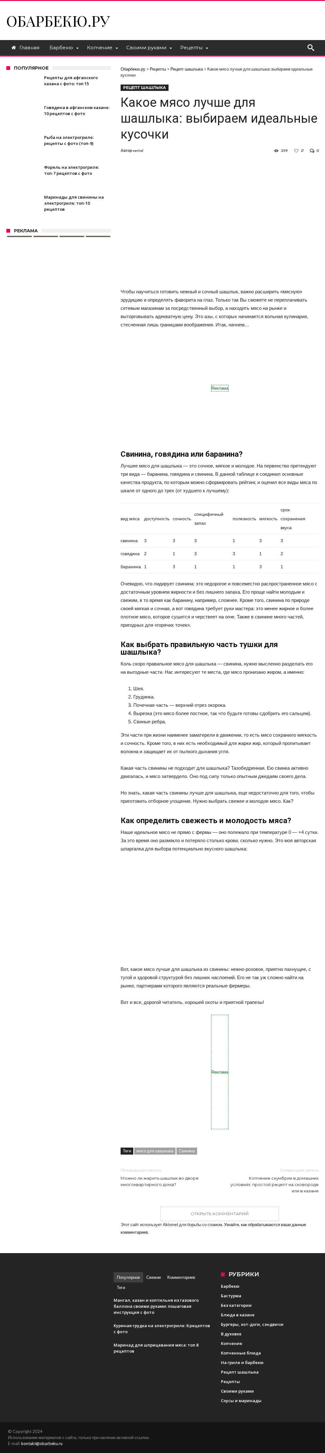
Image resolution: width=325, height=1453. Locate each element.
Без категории (236, 1305)
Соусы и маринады (241, 1400)
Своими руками (237, 1391)
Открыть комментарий (220, 1213)
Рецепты (230, 1381)
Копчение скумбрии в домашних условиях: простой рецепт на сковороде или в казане (274, 1180)
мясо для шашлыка (154, 1150)
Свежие (153, 1277)
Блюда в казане (238, 1315)
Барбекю (230, 1286)
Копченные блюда (241, 1353)
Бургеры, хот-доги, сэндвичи (252, 1324)
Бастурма (231, 1296)
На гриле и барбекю (242, 1362)
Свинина (187, 1150)
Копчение (231, 1343)
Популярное (128, 1277)
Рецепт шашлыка (144, 87)
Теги (121, 1287)
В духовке (231, 1334)
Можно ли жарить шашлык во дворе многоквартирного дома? (160, 1177)
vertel (138, 150)
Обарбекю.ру (58, 20)
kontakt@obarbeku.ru (42, 1443)
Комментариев (181, 1277)
